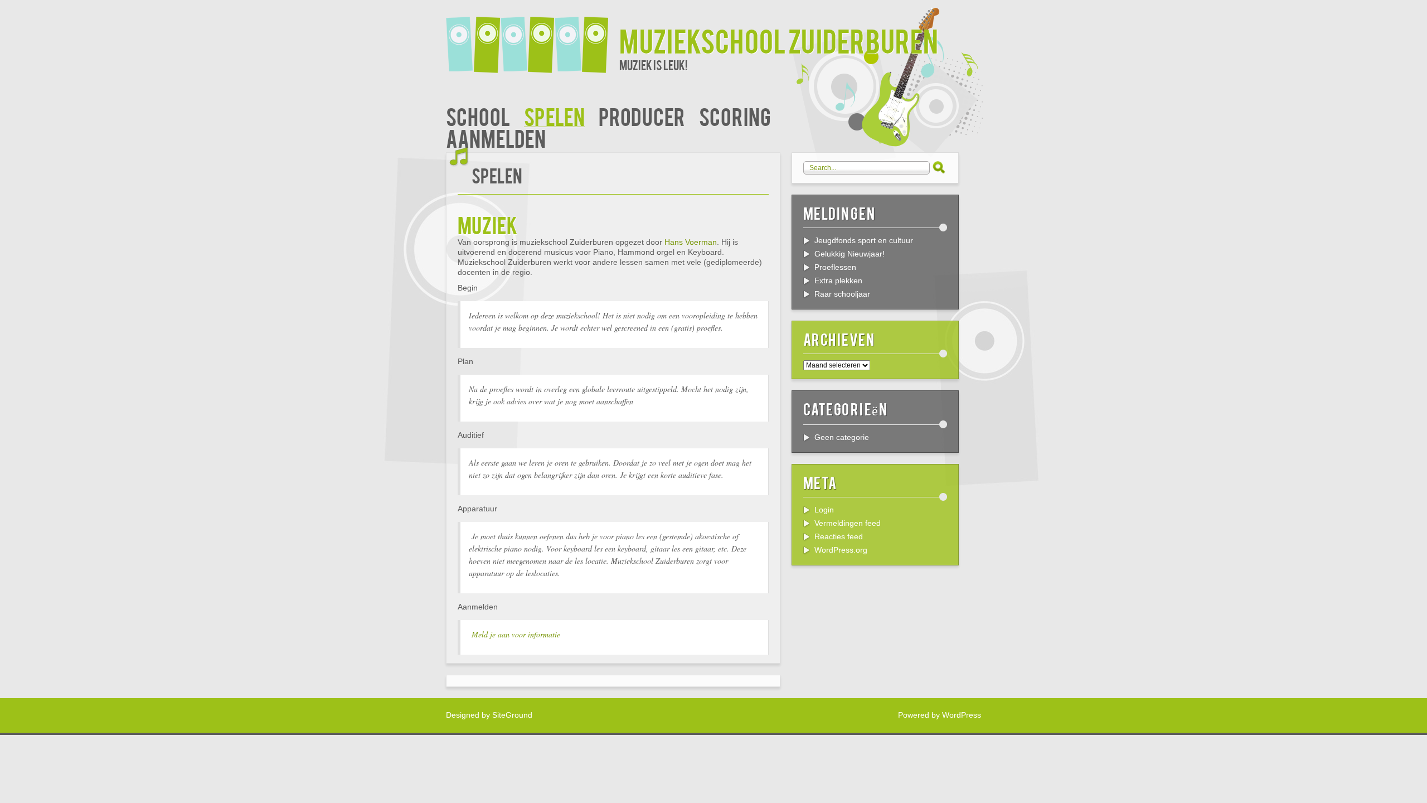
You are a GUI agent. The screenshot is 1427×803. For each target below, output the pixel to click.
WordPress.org (840, 549)
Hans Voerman (690, 242)
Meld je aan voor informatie (516, 634)
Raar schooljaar (842, 293)
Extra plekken (838, 280)
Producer (642, 116)
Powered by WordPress (939, 714)
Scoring (735, 116)
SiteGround (512, 714)
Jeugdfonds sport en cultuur (863, 240)
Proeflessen (835, 267)
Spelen (554, 116)
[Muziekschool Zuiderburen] (532, 37)
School (478, 116)
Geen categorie (841, 437)
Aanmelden (496, 137)
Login (824, 509)
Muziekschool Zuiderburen (778, 39)
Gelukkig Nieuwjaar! (849, 253)
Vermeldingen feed (847, 523)
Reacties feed (838, 536)
